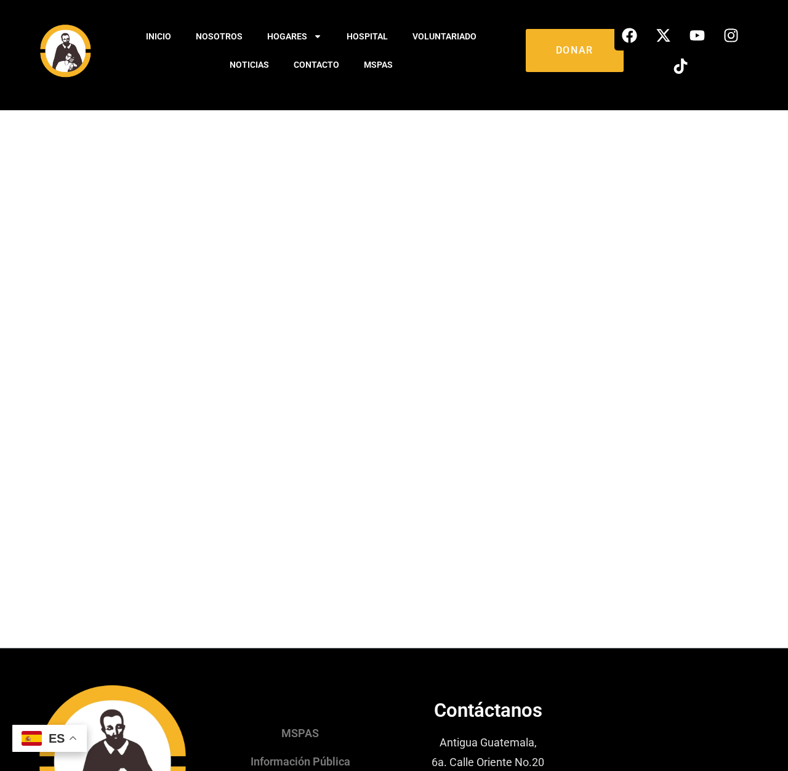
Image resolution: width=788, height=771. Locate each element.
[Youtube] (697, 35)
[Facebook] (629, 35)
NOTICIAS (249, 65)
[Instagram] (731, 35)
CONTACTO (316, 65)
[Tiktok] (680, 65)
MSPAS (378, 65)
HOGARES (287, 36)
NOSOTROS (219, 36)
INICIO (158, 36)
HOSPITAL (367, 36)
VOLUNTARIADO (444, 36)
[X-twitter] (663, 35)
